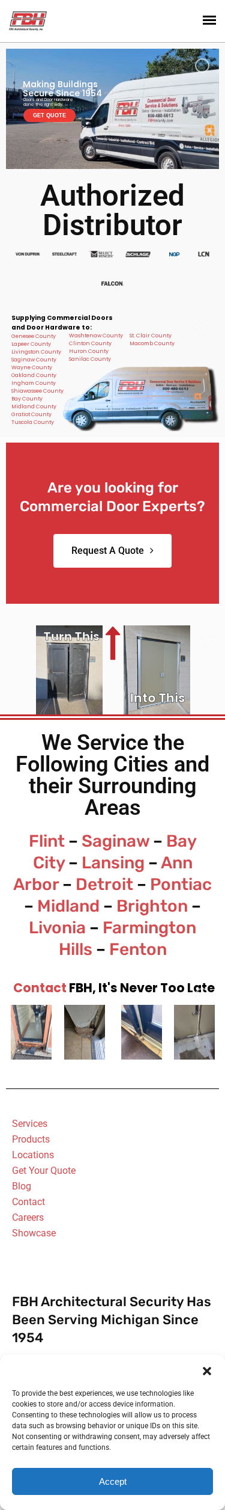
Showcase (34, 1233)
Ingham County (33, 383)
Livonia (57, 928)
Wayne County (31, 367)
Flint (47, 841)
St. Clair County (151, 335)
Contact (40, 987)
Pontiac (181, 884)
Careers (28, 1217)
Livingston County (36, 351)
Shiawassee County (37, 390)
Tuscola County (32, 422)
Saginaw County (33, 359)
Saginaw (115, 841)
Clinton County (90, 343)
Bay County (27, 398)
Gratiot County (31, 414)
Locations (33, 1155)
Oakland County (33, 375)
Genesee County (33, 336)
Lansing (113, 863)
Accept (113, 1481)
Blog (21, 1186)
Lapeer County (31, 344)
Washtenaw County (96, 335)
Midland (68, 906)
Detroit (104, 884)
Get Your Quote (44, 1170)
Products (31, 1139)
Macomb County (152, 343)
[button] (207, 1370)
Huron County (89, 351)
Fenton (138, 949)
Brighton (152, 906)
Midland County (33, 406)
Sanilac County (90, 359)
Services (29, 1123)
